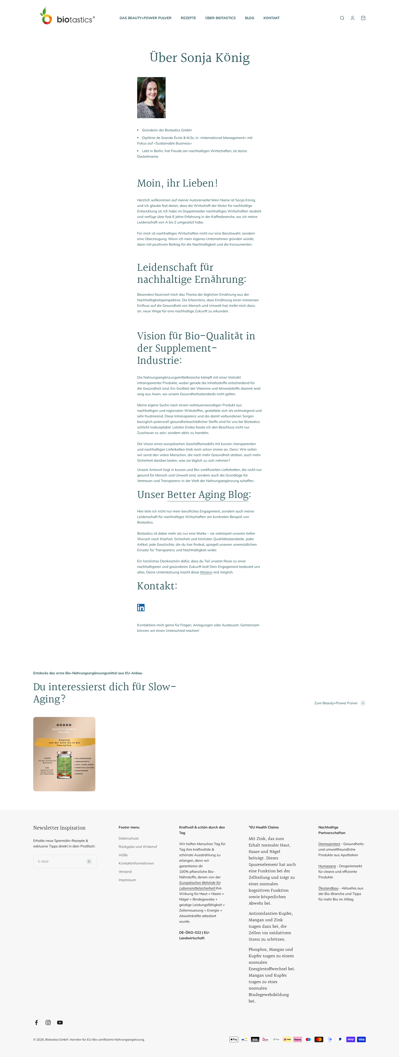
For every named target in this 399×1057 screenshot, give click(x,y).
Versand (125, 871)
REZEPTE (188, 18)
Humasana (327, 866)
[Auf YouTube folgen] (60, 1022)
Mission (206, 572)
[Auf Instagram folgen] (48, 1022)
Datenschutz (129, 838)
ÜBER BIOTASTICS (220, 18)
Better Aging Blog (207, 495)
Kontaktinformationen (136, 863)
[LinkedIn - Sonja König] (199, 607)
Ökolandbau (328, 888)
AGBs (123, 855)
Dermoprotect (329, 844)
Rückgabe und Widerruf (138, 846)
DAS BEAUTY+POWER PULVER (146, 18)
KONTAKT (271, 18)
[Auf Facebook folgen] (36, 1022)
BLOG (249, 18)
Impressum (127, 880)
